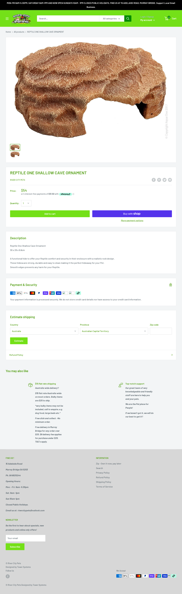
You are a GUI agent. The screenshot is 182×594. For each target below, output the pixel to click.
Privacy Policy (103, 472)
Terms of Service (104, 486)
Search (99, 468)
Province (84, 324)
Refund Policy (16, 354)
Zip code (154, 324)
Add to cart (49, 213)
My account (146, 20)
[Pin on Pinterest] (159, 179)
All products (19, 32)
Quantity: (14, 203)
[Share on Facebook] (154, 179)
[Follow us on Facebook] (8, 576)
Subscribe (15, 546)
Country (14, 324)
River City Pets (17, 180)
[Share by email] (170, 179)
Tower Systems (24, 567)
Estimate (18, 340)
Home (8, 32)
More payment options (132, 220)
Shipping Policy (103, 481)
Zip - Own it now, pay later (108, 463)
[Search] (127, 18)
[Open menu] (7, 19)
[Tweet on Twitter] (165, 179)
